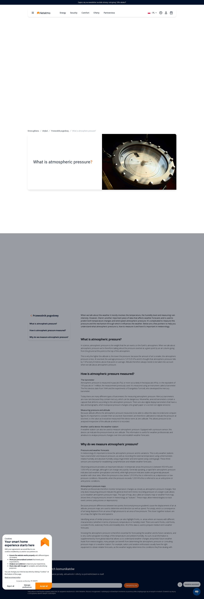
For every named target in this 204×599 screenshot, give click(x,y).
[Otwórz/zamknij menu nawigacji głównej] (32, 12)
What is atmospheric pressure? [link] (84, 131)
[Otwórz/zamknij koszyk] (171, 12)
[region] (102, 2)
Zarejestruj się (131, 585)
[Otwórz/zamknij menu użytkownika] (166, 12)
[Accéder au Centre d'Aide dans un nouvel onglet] (160, 12)
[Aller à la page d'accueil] (47, 13)
